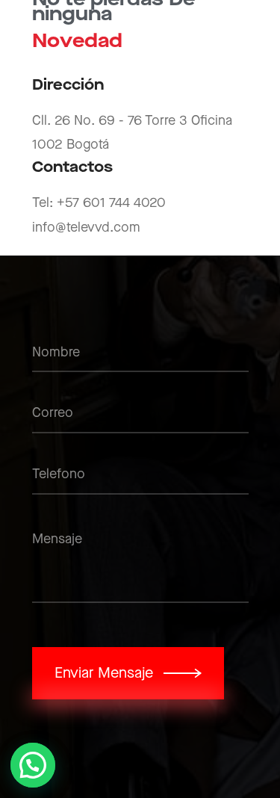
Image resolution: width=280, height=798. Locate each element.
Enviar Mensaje (104, 673)
